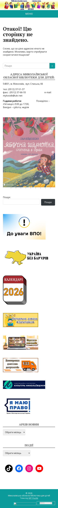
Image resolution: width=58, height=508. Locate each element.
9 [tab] (48, 184)
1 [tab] (9, 184)
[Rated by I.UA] (25, 503)
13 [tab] (21, 188)
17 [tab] (41, 188)
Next (53, 152)
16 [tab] (36, 188)
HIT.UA (42, 503)
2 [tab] (14, 184)
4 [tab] (24, 184)
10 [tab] (53, 184)
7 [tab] (38, 184)
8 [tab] (43, 184)
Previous (5, 152)
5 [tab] (29, 184)
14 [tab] (26, 188)
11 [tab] (11, 188)
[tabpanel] (29, 152)
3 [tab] (19, 184)
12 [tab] (16, 188)
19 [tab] (51, 188)
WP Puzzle (33, 498)
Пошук (6, 197)
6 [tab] (34, 184)
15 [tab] (31, 188)
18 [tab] (46, 188)
